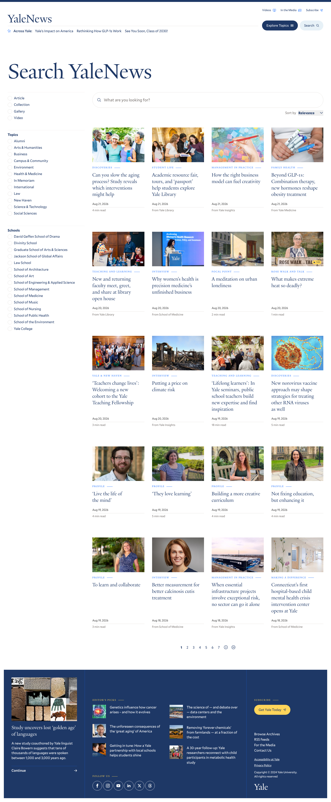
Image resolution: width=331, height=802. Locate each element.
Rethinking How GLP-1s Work (99, 31)
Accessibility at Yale (266, 759)
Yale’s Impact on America (54, 31)
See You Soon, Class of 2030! (146, 31)
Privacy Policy (262, 765)
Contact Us (262, 750)
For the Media (264, 745)
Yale (261, 788)
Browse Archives (267, 734)
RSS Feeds (261, 739)
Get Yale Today (270, 709)
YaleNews (30, 19)
